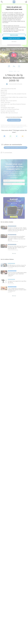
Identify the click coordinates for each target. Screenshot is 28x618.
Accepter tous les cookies (14, 38)
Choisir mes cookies (14, 35)
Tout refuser (14, 41)
